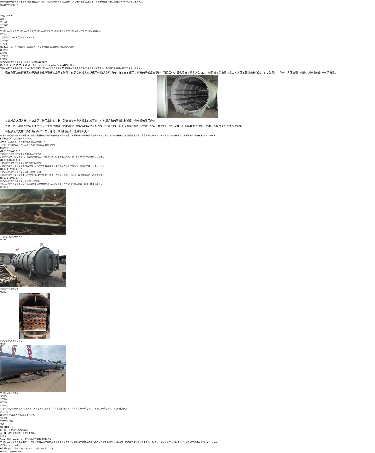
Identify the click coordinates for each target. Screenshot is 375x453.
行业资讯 (13, 37)
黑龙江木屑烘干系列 (97, 408)
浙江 (47, 448)
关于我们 (4, 21)
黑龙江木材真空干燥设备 (50, 1)
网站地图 (4, 420)
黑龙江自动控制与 (93, 31)
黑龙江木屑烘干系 (76, 31)
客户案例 (4, 40)
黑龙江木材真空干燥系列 (11, 408)
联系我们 (4, 43)
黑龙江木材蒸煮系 (25, 31)
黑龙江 (31, 448)
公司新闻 (4, 37)
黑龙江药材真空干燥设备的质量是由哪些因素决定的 (50, 46)
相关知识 (30, 37)
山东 (42, 448)
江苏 (37, 448)
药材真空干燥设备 (18, 138)
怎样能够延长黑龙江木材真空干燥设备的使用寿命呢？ (32, 144)
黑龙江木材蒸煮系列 (32, 408)
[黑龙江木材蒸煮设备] (33, 263)
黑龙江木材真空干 (8, 31)
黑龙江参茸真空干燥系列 (76, 408)
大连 (21, 448)
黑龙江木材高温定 (42, 31)
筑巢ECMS (16, 451)
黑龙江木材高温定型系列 (53, 408)
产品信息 (22, 37)
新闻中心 (4, 34)
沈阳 (16, 448)
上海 (51, 448)
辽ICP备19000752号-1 (10, 445)
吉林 (26, 448)
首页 (2, 18)
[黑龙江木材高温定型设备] (33, 315)
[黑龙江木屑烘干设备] (33, 368)
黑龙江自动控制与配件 (118, 408)
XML (11, 420)
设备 (29, 138)
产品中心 (4, 28)
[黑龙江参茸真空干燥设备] (33, 211)
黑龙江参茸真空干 (59, 31)
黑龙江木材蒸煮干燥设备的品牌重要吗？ (26, 141)
